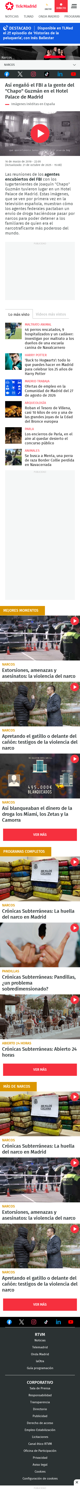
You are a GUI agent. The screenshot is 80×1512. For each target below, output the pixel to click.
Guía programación (40, 1368)
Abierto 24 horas (16, 1043)
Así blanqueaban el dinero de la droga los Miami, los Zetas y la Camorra (40, 776)
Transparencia (40, 1402)
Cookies (40, 1471)
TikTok (46, 74)
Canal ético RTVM (40, 1443)
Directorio (40, 1409)
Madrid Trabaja (37, 381)
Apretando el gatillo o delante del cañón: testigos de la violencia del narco (40, 704)
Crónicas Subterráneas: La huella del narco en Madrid (40, 879)
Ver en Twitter (21, 1323)
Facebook (6, 74)
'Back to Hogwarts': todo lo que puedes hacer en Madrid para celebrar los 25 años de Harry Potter (13, 361)
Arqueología (35, 403)
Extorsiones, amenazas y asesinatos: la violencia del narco (40, 638)
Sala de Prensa (40, 1388)
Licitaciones (40, 1437)
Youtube (73, 74)
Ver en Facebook (9, 1323)
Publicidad (40, 1416)
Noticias (12, 16)
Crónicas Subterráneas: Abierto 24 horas (40, 1016)
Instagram (33, 74)
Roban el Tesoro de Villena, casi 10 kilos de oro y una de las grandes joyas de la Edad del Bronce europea (13, 409)
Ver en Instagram (34, 1322)
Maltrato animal (38, 324)
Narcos (8, 664)
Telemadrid (40, 1347)
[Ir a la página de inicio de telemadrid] (21, 6)
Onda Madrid (49, 16)
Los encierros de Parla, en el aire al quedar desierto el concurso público (13, 435)
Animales (32, 450)
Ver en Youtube (71, 1322)
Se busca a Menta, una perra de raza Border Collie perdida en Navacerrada (13, 457)
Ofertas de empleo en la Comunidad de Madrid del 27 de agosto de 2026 (13, 387)
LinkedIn (60, 74)
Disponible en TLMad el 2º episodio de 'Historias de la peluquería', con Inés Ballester (38, 33)
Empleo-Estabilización (40, 1430)
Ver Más (40, 834)
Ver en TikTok (46, 1323)
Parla (29, 429)
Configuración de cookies (40, 1478)
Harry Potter (36, 355)
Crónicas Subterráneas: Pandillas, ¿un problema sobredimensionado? (40, 945)
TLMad (28, 16)
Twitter (20, 74)
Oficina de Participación (40, 1450)
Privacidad (40, 1457)
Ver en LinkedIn (58, 1322)
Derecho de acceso (40, 1423)
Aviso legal (40, 1464)
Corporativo (40, 1383)
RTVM (40, 1335)
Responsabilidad (40, 1395)
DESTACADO (20, 28)
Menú (74, 6)
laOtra (40, 1361)
